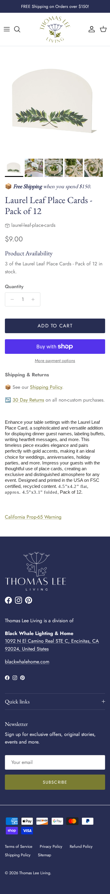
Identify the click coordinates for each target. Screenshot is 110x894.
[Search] (20, 29)
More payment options (55, 360)
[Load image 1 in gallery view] (55, 101)
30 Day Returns (28, 399)
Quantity (14, 286)
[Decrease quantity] (10, 299)
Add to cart (55, 325)
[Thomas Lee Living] (55, 29)
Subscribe (55, 782)
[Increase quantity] (34, 299)
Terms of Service (18, 846)
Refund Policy (81, 846)
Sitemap (44, 855)
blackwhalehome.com (27, 661)
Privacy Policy (51, 846)
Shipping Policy (46, 387)
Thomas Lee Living (34, 873)
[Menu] (6, 29)
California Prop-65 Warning (33, 516)
